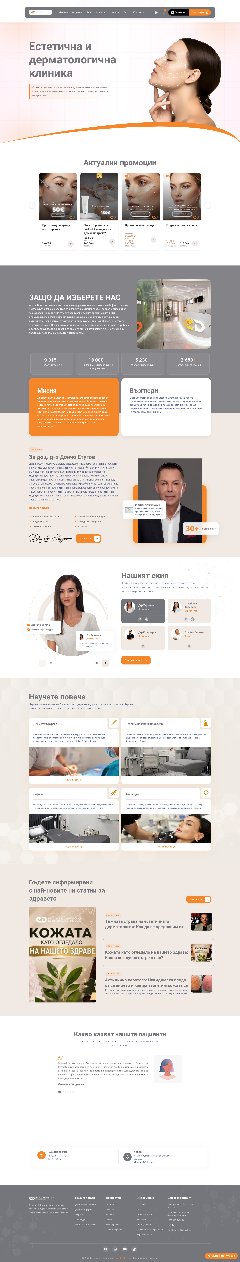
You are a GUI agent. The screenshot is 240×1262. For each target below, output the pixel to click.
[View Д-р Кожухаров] (143, 638)
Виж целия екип (134, 660)
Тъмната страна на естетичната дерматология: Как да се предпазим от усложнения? (144, 955)
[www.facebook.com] (105, 1249)
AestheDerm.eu (123, 1258)
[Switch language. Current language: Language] (156, 12)
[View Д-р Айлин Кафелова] (189, 611)
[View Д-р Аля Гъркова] (189, 638)
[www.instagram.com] (140, 619)
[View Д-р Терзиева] (143, 611)
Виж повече (196, 899)
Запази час (85, 538)
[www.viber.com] (173, 1225)
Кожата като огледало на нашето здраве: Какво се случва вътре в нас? (146, 986)
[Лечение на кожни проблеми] (166, 780)
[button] (32, 205)
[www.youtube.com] (125, 1249)
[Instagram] (205, 3)
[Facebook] (202, 3)
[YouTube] (209, 3)
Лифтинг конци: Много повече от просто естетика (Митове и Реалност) (145, 924)
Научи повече (72, 780)
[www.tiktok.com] (134, 1249)
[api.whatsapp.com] (170, 1225)
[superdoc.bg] (146, 619)
